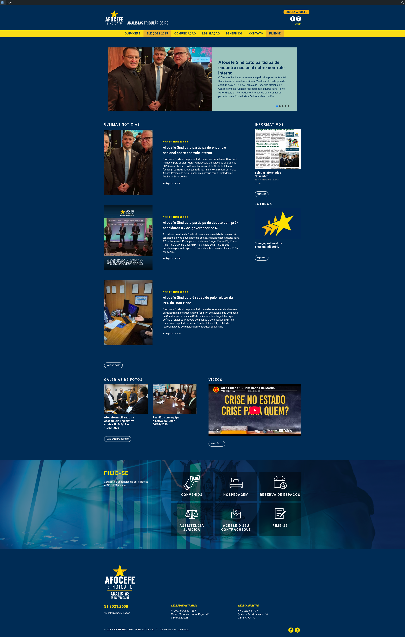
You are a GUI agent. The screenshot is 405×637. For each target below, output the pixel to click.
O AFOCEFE (132, 33)
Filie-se (275, 33)
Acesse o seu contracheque (236, 528)
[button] (277, 106)
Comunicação (185, 33)
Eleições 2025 (157, 33)
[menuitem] (3, 2)
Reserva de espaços (280, 495)
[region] (202, 79)
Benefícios (234, 33)
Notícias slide (180, 141)
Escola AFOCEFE (296, 12)
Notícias (167, 141)
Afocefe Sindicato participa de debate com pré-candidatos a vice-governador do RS (253, 68)
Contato (256, 33)
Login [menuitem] (9, 2)
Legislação (211, 33)
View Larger (122, 396)
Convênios (191, 495)
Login (298, 23)
